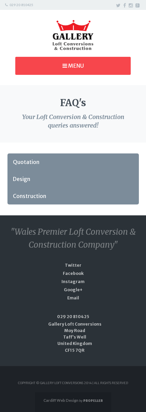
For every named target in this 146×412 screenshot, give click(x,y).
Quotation (26, 162)
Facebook (73, 273)
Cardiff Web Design (60, 400)
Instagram (73, 281)
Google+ (73, 289)
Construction (29, 196)
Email (73, 297)
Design (21, 179)
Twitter (73, 265)
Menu (75, 65)
